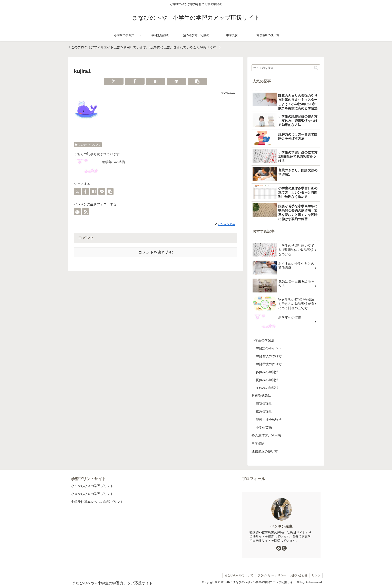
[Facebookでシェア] (135, 81)
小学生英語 (264, 427)
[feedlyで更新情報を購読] (77, 211)
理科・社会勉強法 (269, 419)
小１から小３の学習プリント (92, 486)
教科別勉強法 (261, 396)
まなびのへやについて (239, 575)
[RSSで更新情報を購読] (85, 211)
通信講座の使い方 (265, 451)
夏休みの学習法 (267, 380)
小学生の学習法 (263, 340)
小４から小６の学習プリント (92, 494)
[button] (197, 81)
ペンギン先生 (282, 526)
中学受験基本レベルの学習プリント (97, 502)
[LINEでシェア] (176, 81)
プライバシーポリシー (271, 575)
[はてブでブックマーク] (155, 81)
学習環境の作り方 (269, 364)
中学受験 (258, 443)
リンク (316, 575)
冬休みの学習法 (267, 388)
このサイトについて (89, 144)
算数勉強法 (264, 411)
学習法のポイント (269, 348)
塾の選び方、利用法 (266, 435)
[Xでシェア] (114, 81)
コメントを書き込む (155, 252)
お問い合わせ (298, 575)
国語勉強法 (264, 403)
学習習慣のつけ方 (269, 356)
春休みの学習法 (267, 372)
